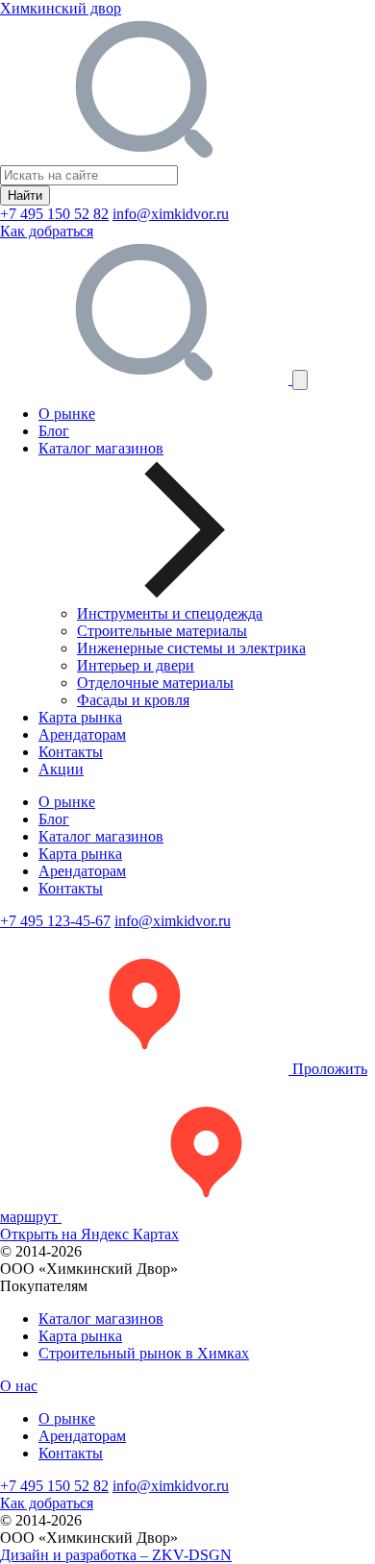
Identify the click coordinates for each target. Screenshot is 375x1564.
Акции (61, 769)
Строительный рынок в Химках (143, 1353)
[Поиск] (146, 379)
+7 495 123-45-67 (55, 921)
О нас (19, 1386)
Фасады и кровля (133, 700)
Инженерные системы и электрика (191, 648)
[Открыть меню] (300, 380)
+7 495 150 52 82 (54, 214)
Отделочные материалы (155, 682)
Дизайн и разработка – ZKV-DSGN (116, 1555)
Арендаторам (82, 734)
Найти (25, 195)
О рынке (66, 413)
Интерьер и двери (135, 665)
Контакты (70, 752)
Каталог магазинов (100, 836)
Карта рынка (80, 717)
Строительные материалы (162, 631)
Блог (53, 431)
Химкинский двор (60, 8)
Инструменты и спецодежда (169, 613)
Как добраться (46, 231)
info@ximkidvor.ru (170, 214)
